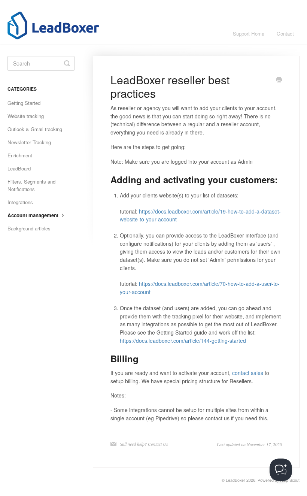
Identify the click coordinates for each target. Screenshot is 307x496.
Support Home (248, 33)
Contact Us (158, 444)
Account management (33, 215)
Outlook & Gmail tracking (34, 129)
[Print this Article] (279, 80)
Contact (285, 33)
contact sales (247, 372)
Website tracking (25, 116)
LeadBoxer (235, 480)
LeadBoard (19, 168)
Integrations (20, 202)
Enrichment (19, 155)
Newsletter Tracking (29, 142)
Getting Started (23, 102)
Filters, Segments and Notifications (31, 185)
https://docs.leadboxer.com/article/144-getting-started (183, 340)
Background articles (29, 228)
